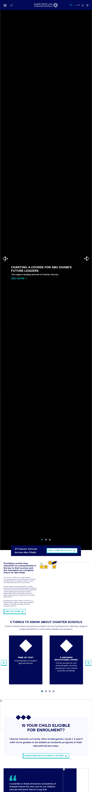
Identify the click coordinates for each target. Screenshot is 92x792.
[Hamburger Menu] (5, 5)
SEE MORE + (19, 278)
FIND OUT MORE (12, 611)
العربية (78, 5)
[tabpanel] (25, 659)
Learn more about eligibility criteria (44, 755)
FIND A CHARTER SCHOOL (60, 550)
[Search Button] (12, 5)
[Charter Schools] (46, 5)
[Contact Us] (87, 5)
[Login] (83, 5)
